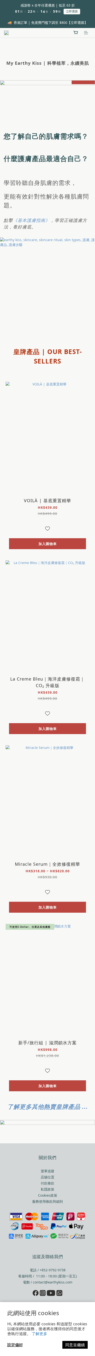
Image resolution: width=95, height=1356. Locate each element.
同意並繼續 (75, 1344)
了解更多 (39, 1333)
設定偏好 (15, 1344)
